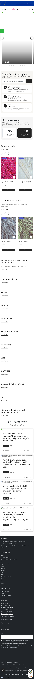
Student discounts (6, 576)
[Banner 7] (19, 65)
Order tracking (5, 591)
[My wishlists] (29, 9)
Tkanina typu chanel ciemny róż (7, 182)
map (2, 574)
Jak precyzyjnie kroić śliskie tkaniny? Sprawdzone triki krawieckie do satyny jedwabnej (15, 489)
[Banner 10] (24, 65)
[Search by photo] (22, 81)
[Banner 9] (22, 65)
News (14, 446)
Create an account (6, 595)
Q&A (2, 572)
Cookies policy (5, 557)
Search (28, 81)
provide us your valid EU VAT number (24, 3)
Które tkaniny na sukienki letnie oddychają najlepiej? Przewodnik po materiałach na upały (16, 463)
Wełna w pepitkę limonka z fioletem (24, 242)
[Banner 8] (20, 65)
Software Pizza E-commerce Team (19, 674)
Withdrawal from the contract (9, 559)
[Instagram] (2, 623)
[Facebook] (7, 623)
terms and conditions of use (18, 640)
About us (3, 562)
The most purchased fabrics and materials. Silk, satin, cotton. (15, 546)
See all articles (17, 425)
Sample (3, 570)
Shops (2, 583)
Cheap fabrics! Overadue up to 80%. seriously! (13, 541)
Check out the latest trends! (8, 543)
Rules (2, 566)
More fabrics (4, 149)
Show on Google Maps (7, 614)
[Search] (5, 9)
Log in (2, 593)
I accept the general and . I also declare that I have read (16, 642)
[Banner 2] (10, 65)
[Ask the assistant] (3, 670)
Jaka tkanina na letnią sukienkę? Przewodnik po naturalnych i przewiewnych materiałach (16, 437)
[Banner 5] (15, 65)
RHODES (3, 568)
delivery (3, 555)
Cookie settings (20, 664)
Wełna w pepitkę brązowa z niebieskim (8, 242)
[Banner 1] (8, 65)
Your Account (5, 588)
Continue (6, 445)
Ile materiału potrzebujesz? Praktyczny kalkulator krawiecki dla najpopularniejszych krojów (15, 516)
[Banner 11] (26, 65)
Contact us (4, 579)
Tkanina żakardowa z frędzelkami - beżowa (25, 182)
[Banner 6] (17, 65)
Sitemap (3, 581)
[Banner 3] (11, 65)
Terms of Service (16, 671)
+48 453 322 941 (9, 616)
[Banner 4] (13, 65)
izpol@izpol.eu (8, 619)
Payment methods (6, 564)
